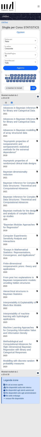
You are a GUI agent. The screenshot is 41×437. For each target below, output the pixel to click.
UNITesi (4, 22)
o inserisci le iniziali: (14, 88)
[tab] (6, 102)
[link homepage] (8, 6)
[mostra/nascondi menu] (39, 6)
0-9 (12, 75)
